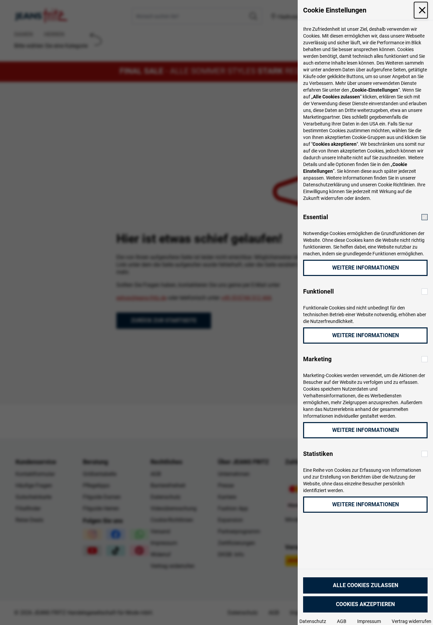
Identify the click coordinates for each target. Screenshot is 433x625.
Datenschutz (312, 621)
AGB (341, 621)
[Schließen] (421, 10)
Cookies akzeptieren (365, 604)
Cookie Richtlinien (396, 184)
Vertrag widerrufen (411, 621)
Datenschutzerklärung (326, 184)
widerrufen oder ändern (345, 198)
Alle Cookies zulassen (365, 585)
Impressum (369, 621)
